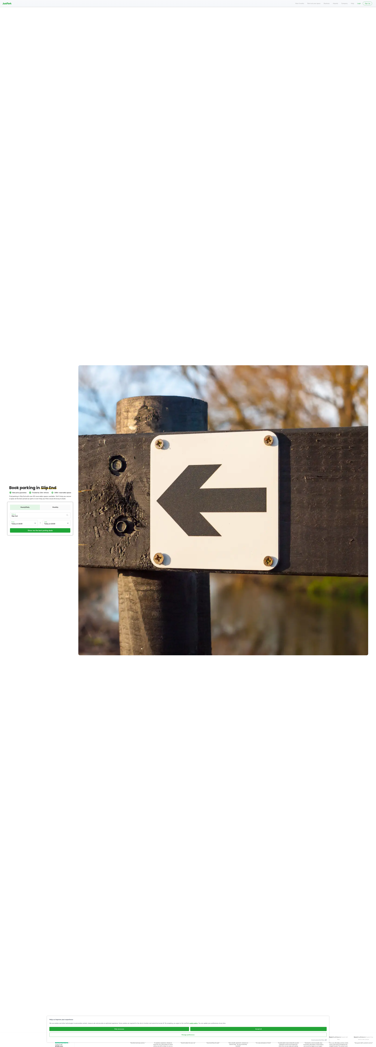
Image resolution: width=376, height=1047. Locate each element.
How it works (299, 3)
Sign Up (367, 3)
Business (326, 3)
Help (352, 3)
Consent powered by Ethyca (318, 1040)
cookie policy (193, 1023)
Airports (335, 3)
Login (359, 3)
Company (344, 3)
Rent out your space (313, 3)
